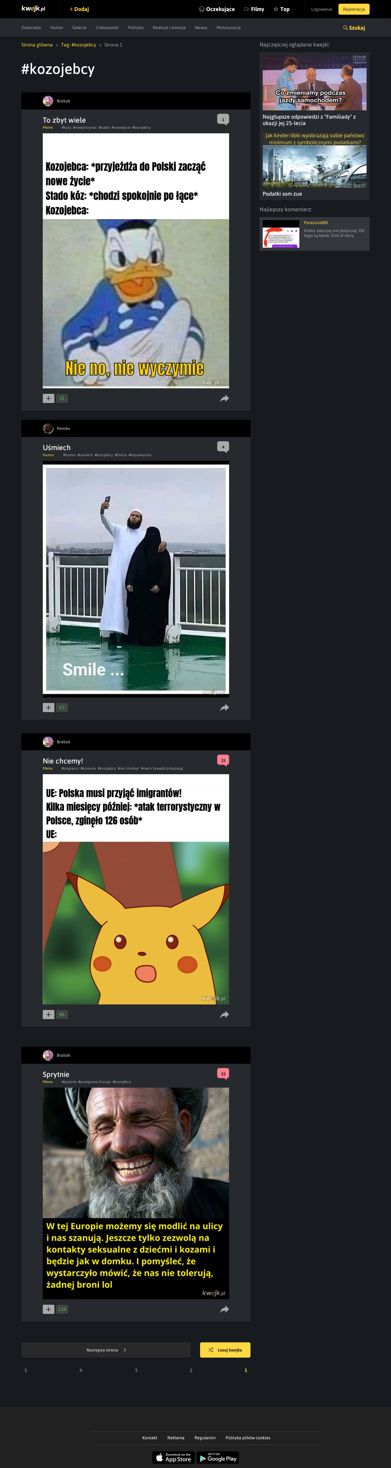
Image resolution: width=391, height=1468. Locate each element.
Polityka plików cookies (248, 1437)
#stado (104, 127)
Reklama (176, 1437)
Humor (56, 27)
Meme (48, 127)
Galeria (79, 27)
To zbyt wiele (64, 120)
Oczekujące (220, 9)
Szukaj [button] (357, 27)
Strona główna (37, 44)
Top (285, 9)
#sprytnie (69, 1082)
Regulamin (205, 1437)
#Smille (121, 455)
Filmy (257, 9)
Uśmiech (57, 447)
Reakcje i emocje (169, 27)
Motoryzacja (229, 27)
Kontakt (149, 1437)
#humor (69, 455)
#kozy (66, 127)
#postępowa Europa (94, 1082)
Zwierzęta (31, 27)
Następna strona (102, 1350)
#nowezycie (120, 127)
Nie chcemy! (63, 761)
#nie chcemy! (128, 768)
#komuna (88, 768)
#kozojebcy (141, 127)
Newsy (201, 27)
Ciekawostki (107, 27)
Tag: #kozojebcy (78, 44)
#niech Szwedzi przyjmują (162, 768)
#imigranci (70, 768)
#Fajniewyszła (140, 455)
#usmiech (85, 455)
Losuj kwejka (230, 1350)
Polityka (136, 27)
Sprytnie (56, 1074)
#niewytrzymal (85, 127)
